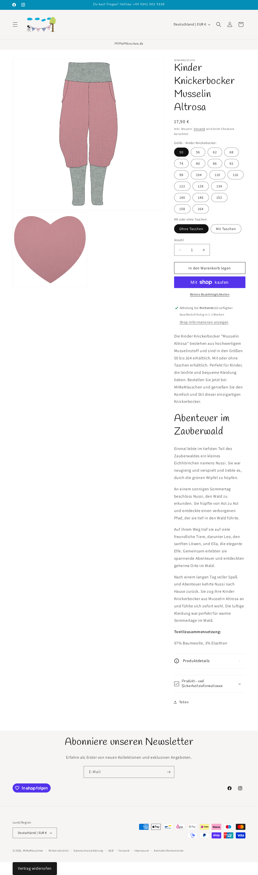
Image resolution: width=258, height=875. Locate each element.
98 (181, 175)
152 (219, 197)
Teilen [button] (184, 702)
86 (215, 163)
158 (182, 209)
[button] (15, 24)
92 (232, 163)
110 (217, 175)
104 (199, 175)
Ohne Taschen (191, 229)
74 (181, 163)
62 (215, 152)
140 (182, 197)
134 (219, 186)
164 (201, 209)
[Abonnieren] (168, 772)
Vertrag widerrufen (35, 868)
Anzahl (179, 240)
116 (235, 175)
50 (181, 152)
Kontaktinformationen (169, 850)
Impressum (141, 850)
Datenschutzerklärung (88, 850)
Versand (199, 129)
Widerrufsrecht (59, 850)
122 (182, 186)
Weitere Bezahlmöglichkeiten (210, 294)
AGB (111, 850)
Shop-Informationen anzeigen (204, 322)
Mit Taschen (226, 229)
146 (201, 197)
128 (201, 186)
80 (198, 163)
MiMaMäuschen (33, 850)
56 (198, 152)
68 (232, 152)
